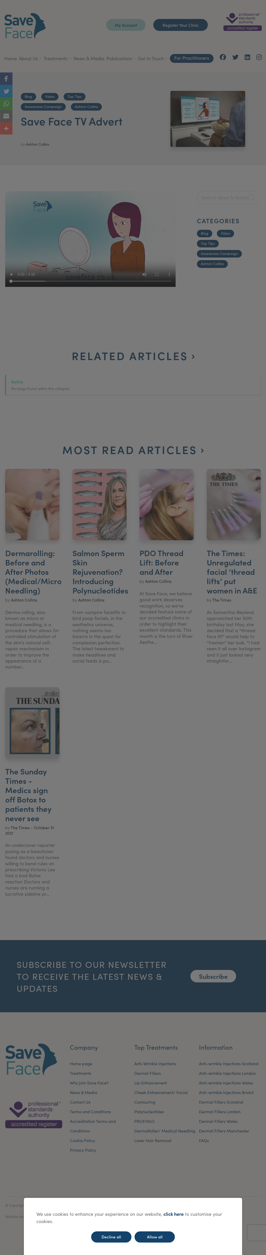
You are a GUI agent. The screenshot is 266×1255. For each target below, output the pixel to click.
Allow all (155, 1236)
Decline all (111, 1236)
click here (173, 1214)
